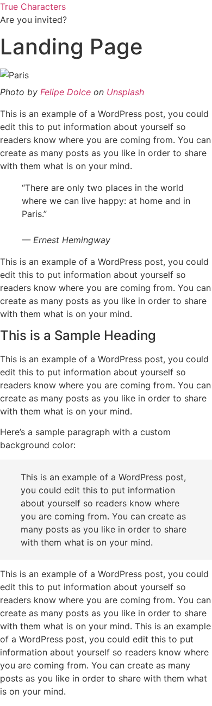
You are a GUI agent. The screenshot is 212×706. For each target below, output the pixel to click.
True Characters (33, 6)
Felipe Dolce (65, 91)
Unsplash (125, 91)
